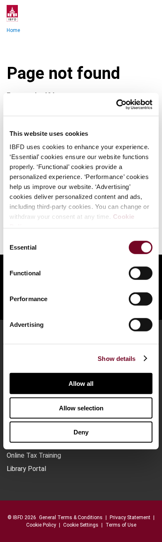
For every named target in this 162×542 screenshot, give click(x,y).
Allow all (81, 383)
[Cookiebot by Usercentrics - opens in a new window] (116, 104)
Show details (116, 358)
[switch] (140, 273)
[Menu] (147, 13)
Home (13, 30)
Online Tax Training (34, 455)
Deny (81, 432)
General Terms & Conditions (71, 517)
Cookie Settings (80, 525)
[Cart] (130, 13)
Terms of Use (121, 525)
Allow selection (81, 407)
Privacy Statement (130, 517)
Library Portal (26, 469)
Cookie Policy (41, 525)
